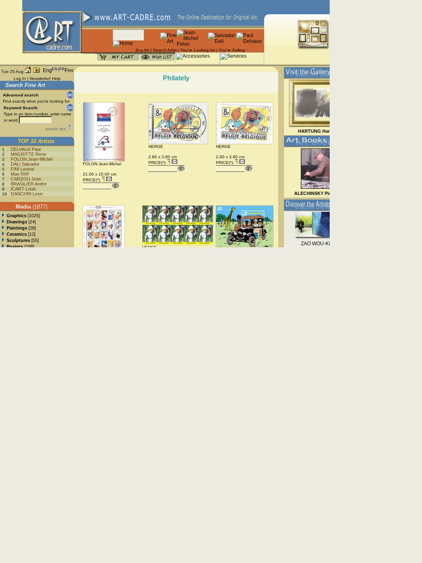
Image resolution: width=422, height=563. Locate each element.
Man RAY (20, 173)
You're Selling (232, 50)
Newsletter (39, 78)
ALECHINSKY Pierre (315, 193)
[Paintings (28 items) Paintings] (3, 227)
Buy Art (142, 50)
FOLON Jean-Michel (31, 159)
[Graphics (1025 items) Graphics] (3, 215)
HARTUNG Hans (315, 131)
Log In (20, 78)
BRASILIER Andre (29, 183)
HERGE (155, 146)
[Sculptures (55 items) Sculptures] (3, 240)
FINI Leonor (23, 169)
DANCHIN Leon (26, 193)
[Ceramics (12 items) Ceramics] (3, 234)
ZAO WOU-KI (315, 243)
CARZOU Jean (26, 178)
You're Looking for (198, 50)
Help (56, 78)
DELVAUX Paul (25, 149)
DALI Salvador (25, 164)
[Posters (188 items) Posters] (3, 246)
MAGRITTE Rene (28, 154)
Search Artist (165, 50)
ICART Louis (23, 188)
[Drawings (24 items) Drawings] (3, 221)
